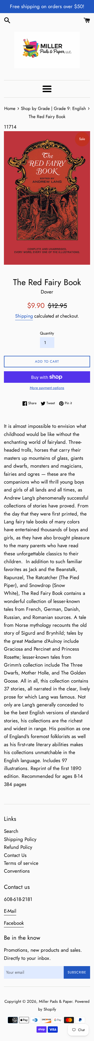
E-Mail (10, 911)
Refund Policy (18, 847)
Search (11, 831)
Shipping (24, 316)
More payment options (47, 387)
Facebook (14, 923)
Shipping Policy (20, 839)
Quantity (47, 333)
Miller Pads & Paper (55, 1001)
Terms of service (21, 863)
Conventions (17, 870)
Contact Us (15, 855)
